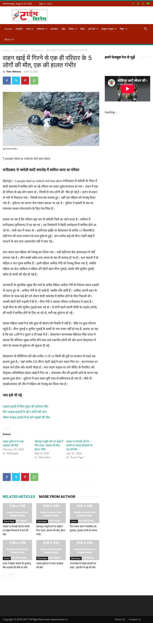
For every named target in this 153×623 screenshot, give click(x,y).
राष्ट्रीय (19, 29)
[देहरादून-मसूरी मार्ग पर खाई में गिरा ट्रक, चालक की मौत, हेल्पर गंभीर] (51, 513)
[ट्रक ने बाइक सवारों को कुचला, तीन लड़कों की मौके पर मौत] (17, 550)
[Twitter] (143, 3)
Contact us (135, 619)
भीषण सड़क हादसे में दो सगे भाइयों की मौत (26, 417)
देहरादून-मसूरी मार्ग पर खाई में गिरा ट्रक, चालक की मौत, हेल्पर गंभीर (49, 445)
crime (74, 521)
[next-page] (11, 575)
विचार (71, 29)
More (8, 39)
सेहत (82, 29)
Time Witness (13, 71)
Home (8, 29)
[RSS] (138, 3)
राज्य (28, 29)
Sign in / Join (45, 3)
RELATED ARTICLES (19, 497)
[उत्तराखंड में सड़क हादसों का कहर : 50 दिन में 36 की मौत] (84, 550)
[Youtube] (148, 3)
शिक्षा (122, 29)
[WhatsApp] (34, 81)
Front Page (9, 521)
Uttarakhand (20, 50)
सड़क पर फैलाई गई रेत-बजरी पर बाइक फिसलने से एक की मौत (79, 445)
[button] (145, 29)
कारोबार (54, 29)
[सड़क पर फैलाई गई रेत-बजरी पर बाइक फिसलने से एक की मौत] (17, 513)
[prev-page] (5, 575)
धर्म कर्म (91, 29)
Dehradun (36, 50)
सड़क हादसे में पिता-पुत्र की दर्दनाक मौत (25, 406)
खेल (63, 29)
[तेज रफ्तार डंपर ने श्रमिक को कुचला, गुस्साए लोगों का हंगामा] (84, 513)
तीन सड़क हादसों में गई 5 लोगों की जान (25, 412)
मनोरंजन (40, 29)
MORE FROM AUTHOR (57, 497)
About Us (120, 619)
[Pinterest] (25, 81)
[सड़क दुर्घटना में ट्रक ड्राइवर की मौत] (51, 550)
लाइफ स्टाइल (107, 29)
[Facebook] (133, 3)
